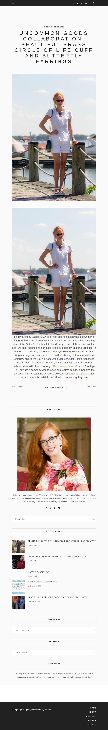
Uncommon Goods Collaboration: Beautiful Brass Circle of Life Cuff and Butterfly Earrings (54, 47)
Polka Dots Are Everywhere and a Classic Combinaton (57, 557)
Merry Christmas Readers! (42, 582)
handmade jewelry (79, 373)
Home (93, 708)
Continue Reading (54, 387)
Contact (91, 716)
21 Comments (17, 387)
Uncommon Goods (64, 366)
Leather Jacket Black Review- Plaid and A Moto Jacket (57, 597)
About (92, 712)
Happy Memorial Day (39, 572)
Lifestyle (90, 724)
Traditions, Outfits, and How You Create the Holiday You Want (62, 541)
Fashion (48, 27)
